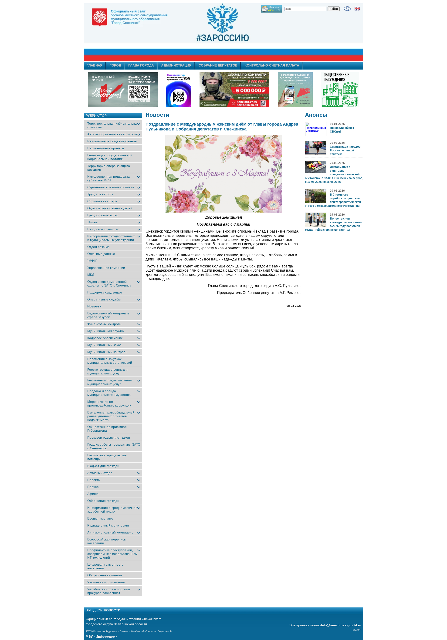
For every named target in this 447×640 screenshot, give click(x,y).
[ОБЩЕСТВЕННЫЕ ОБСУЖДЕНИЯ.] (340, 89)
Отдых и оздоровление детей (109, 208)
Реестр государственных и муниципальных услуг (107, 371)
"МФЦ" (92, 261)
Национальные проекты (105, 148)
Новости (94, 306)
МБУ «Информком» (101, 636)
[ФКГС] (295, 89)
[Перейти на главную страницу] (181, 32)
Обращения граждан (103, 501)
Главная (94, 65)
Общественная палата (104, 575)
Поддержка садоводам (104, 292)
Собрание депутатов (218, 65)
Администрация (176, 65)
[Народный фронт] (123, 89)
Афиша (92, 494)
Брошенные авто (100, 518)
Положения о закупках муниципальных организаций (109, 360)
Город (115, 65)
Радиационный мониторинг (108, 525)
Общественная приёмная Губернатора (107, 428)
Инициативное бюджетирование (112, 141)
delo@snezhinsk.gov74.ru (340, 625)
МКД (90, 275)
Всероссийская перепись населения (106, 541)
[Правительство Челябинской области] (178, 89)
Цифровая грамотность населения (105, 566)
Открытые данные (101, 254)
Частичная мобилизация (106, 582)
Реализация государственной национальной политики (109, 157)
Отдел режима (98, 247)
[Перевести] (357, 8)
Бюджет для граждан (103, 466)
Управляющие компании (106, 268)
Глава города (141, 65)
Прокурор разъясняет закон (108, 437)
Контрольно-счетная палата (272, 65)
